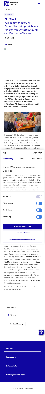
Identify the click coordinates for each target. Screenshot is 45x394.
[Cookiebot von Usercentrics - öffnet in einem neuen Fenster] (32, 153)
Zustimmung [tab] (8, 159)
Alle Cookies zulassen (22, 226)
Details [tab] (22, 159)
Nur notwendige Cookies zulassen (22, 239)
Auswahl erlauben (22, 233)
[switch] (39, 203)
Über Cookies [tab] (36, 159)
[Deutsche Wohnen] (11, 3)
